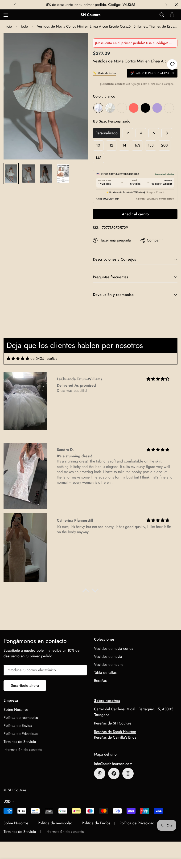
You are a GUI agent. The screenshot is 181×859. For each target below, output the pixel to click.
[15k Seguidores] (113, 773)
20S (164, 145)
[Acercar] (78, 42)
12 (111, 145)
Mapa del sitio (105, 754)
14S (98, 157)
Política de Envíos (18, 725)
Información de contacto (23, 749)
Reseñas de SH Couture (112, 723)
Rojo (133, 108)
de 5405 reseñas (43, 358)
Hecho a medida (169, 108)
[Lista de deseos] (172, 64)
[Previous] (14, 4)
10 (98, 145)
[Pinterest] (99, 773)
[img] (18, 358)
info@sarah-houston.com (113, 763)
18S (151, 145)
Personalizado (106, 133)
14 (124, 145)
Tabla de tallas (105, 672)
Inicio (8, 26)
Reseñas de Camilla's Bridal (115, 737)
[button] (172, 14)
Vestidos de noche (108, 664)
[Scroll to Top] (171, 833)
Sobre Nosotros (16, 709)
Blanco (98, 108)
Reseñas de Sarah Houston (115, 731)
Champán (122, 108)
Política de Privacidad (21, 733)
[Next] (166, 4)
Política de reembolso (21, 717)
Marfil (110, 108)
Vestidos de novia (108, 656)
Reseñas (100, 680)
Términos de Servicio (20, 741)
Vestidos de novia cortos (113, 648)
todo (24, 26)
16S (137, 145)
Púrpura (157, 108)
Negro (145, 108)
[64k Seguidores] (128, 773)
